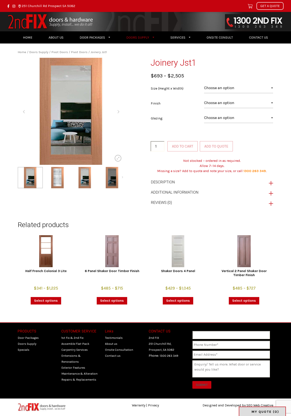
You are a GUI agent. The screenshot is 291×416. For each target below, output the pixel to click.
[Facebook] (8, 6)
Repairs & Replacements (78, 379)
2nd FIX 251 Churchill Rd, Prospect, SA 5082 (161, 344)
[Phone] (254, 21)
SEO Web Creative (259, 405)
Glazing (157, 118)
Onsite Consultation (119, 350)
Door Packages (28, 338)
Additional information (175, 192)
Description (163, 182)
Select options (46, 301)
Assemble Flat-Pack (75, 344)
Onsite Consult (220, 37)
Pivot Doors (59, 52)
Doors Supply (38, 52)
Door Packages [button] (92, 37)
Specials (23, 350)
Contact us (258, 37)
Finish (155, 103)
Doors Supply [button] (137, 37)
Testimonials (114, 338)
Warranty (138, 405)
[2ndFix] (50, 21)
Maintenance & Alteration (79, 373)
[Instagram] (14, 6)
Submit (202, 385)
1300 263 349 (254, 171)
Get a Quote (270, 6)
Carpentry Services (74, 350)
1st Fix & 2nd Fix (72, 338)
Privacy (153, 405)
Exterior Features (73, 368)
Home (27, 37)
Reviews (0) (161, 202)
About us (56, 37)
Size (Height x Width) (167, 88)
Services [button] (177, 37)
